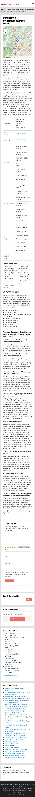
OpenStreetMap (23, 57)
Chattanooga (29, 9)
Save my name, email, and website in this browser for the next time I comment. (16, 574)
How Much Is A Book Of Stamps (15, 696)
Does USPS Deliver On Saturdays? (16, 715)
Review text (8, 530)
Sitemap (18, 794)
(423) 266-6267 (21, 140)
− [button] (5, 32)
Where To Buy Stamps (12, 743)
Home (3, 9)
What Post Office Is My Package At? (16, 705)
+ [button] (5, 30)
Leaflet (12, 57)
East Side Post (9, 650)
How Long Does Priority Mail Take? (16, 749)
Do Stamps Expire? (11, 745)
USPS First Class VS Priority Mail (15, 751)
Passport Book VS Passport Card (15, 737)
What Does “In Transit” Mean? (14, 739)
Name (7, 550)
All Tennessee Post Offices (10, 675)
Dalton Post (8, 642)
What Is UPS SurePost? (12, 747)
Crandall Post (9, 666)
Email (7, 557)
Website (7, 563)
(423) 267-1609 (21, 133)
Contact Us (25, 794)
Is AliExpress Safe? (11, 741)
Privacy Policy (11, 794)
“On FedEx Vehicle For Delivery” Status (17, 698)
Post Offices (11, 9)
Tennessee (20, 9)
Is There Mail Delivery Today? (14, 753)
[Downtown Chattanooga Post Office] (17, 40)
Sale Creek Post (10, 634)
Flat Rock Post (9, 658)
